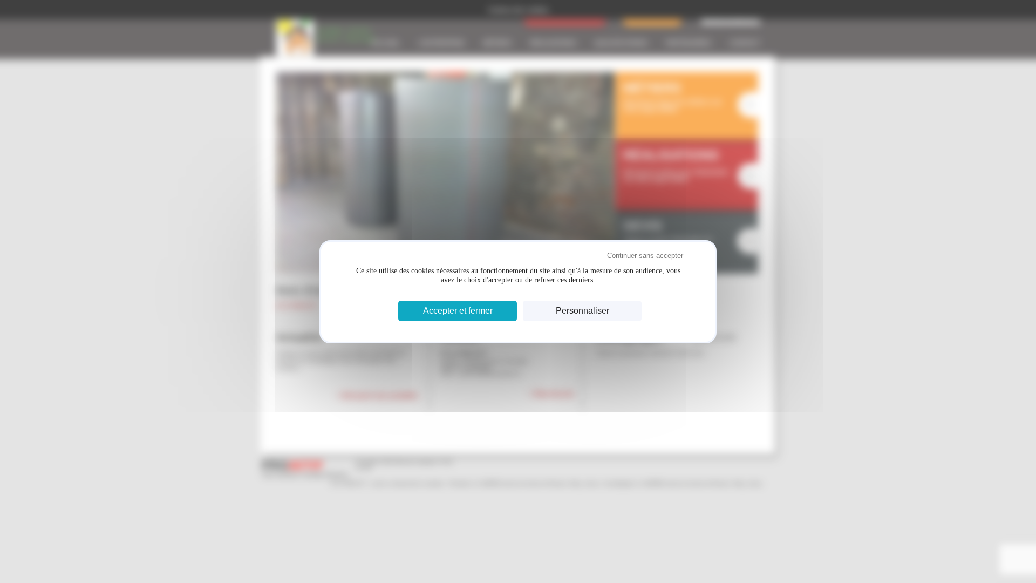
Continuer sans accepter (645, 256)
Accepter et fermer (458, 310)
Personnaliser (582, 310)
